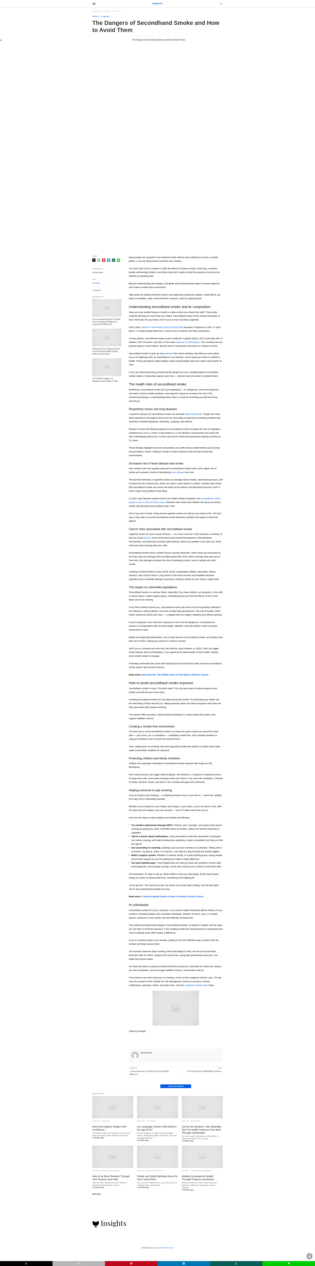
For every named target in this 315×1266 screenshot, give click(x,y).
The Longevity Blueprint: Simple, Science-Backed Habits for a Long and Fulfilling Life (106, 321)
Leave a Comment (175, 1086)
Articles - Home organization (150, 1170)
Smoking (95, 283)
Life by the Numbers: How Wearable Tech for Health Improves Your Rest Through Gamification (201, 1129)
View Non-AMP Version (165, 1248)
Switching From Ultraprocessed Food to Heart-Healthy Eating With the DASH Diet (106, 351)
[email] (79, 1263)
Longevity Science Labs (196, 985)
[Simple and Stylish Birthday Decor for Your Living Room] (157, 1157)
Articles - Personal (101, 1121)
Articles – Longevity (112, 11)
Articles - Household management (197, 1170)
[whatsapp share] (113, 260)
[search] (221, 3)
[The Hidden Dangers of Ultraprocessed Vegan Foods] (106, 367)
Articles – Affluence (146, 1121)
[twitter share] (93, 260)
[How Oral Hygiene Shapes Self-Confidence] (112, 1107)
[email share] (98, 260)
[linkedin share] (108, 260)
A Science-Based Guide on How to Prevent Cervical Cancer (173, 896)
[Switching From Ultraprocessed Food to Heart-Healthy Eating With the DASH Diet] (106, 337)
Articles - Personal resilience (106, 1170)
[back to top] (309, 1256)
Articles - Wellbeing (191, 1121)
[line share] (118, 260)
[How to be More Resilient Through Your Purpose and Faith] (112, 1157)
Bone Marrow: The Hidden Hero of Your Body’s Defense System (175, 675)
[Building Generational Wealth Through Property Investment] (202, 1157)
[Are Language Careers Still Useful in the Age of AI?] (157, 1107)
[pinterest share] (103, 260)
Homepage (96, 11)
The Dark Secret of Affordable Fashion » (204, 1071)
